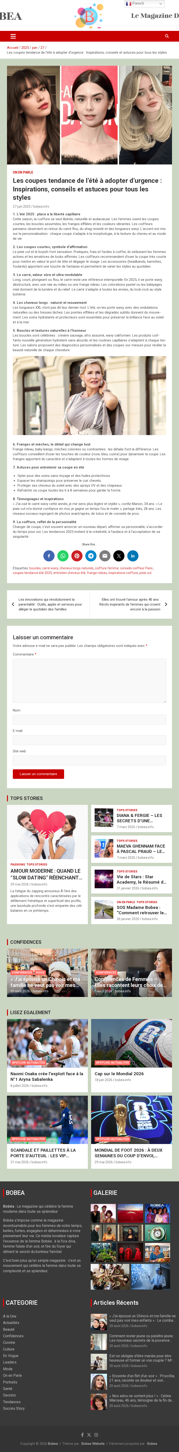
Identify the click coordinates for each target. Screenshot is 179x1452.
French (137, 3)
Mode (8, 1369)
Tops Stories (37, 864)
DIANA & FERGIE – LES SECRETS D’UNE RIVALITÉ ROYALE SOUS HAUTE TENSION (141, 823)
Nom (16, 710)
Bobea (53, 1444)
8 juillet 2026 (19, 1086)
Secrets (9, 1395)
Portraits (10, 1382)
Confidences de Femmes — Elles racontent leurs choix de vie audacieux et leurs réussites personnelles (131, 988)
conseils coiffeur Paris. (136, 568)
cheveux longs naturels (76, 568)
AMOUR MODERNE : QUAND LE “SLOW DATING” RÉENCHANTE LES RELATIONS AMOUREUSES (46, 877)
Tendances (12, 1402)
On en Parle (23, 172)
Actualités (11, 1323)
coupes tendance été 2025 (32, 573)
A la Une (9, 1316)
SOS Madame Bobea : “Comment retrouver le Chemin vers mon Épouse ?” (140, 915)
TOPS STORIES (26, 798)
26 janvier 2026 (128, 919)
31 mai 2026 (19, 1162)
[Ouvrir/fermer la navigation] (13, 36)
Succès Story (14, 1408)
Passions (17, 864)
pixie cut (145, 573)
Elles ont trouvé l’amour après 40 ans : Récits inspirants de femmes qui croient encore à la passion (129, 604)
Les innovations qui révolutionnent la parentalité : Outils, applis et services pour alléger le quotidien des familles (50, 604)
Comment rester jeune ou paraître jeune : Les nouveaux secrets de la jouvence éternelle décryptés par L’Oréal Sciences (142, 1340)
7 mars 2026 (126, 827)
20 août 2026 (20, 991)
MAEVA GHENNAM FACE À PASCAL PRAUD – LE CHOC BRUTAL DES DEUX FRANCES (142, 854)
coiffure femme (107, 568)
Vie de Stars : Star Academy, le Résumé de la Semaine (141, 882)
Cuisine (9, 1342)
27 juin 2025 (22, 206)
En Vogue (10, 1356)
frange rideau (97, 573)
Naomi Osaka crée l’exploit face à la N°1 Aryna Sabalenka (46, 1076)
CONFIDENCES (25, 942)
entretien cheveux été (69, 573)
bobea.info (41, 206)
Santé (7, 1388)
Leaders (10, 1362)
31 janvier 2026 (128, 888)
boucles (35, 568)
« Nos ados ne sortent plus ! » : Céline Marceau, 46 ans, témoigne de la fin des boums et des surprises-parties (141, 1400)
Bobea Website (93, 1444)
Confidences (22, 972)
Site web (19, 751)
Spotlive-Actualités (28, 1062)
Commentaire (24, 654)
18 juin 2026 (103, 1080)
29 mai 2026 (19, 884)
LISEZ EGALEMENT (30, 1012)
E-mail (17, 731)
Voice (40, 972)
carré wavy (50, 568)
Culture (8, 1349)
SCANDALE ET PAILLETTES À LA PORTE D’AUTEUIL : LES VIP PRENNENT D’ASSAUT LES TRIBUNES (43, 1158)
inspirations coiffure (123, 573)
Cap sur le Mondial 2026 (119, 1073)
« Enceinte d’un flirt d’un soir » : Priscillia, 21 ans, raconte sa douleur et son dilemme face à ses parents (142, 1380)
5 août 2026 (103, 991)
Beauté (8, 1329)
